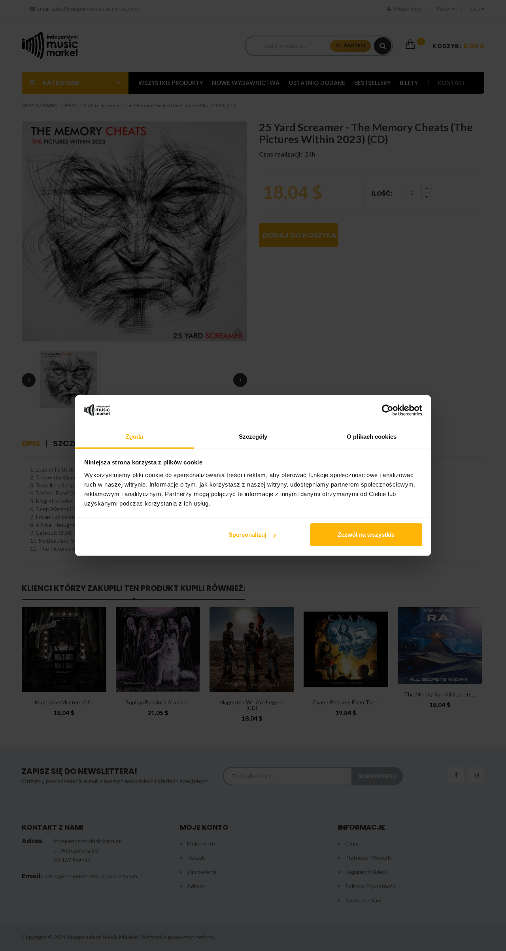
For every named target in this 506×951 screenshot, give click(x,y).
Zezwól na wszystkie (366, 534)
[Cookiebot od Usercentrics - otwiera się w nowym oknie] (387, 411)
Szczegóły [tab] (253, 436)
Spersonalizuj (247, 534)
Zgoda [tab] (134, 436)
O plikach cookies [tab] (371, 436)
